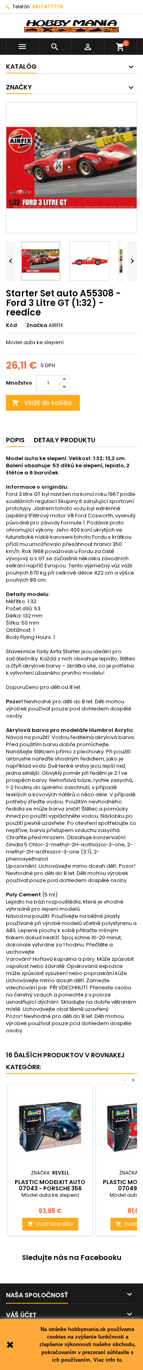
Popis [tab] (15, 440)
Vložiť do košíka (42, 402)
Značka (36, 325)
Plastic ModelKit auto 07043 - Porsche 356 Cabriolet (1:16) (50, 1188)
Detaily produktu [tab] (64, 440)
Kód (11, 325)
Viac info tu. (108, 1360)
